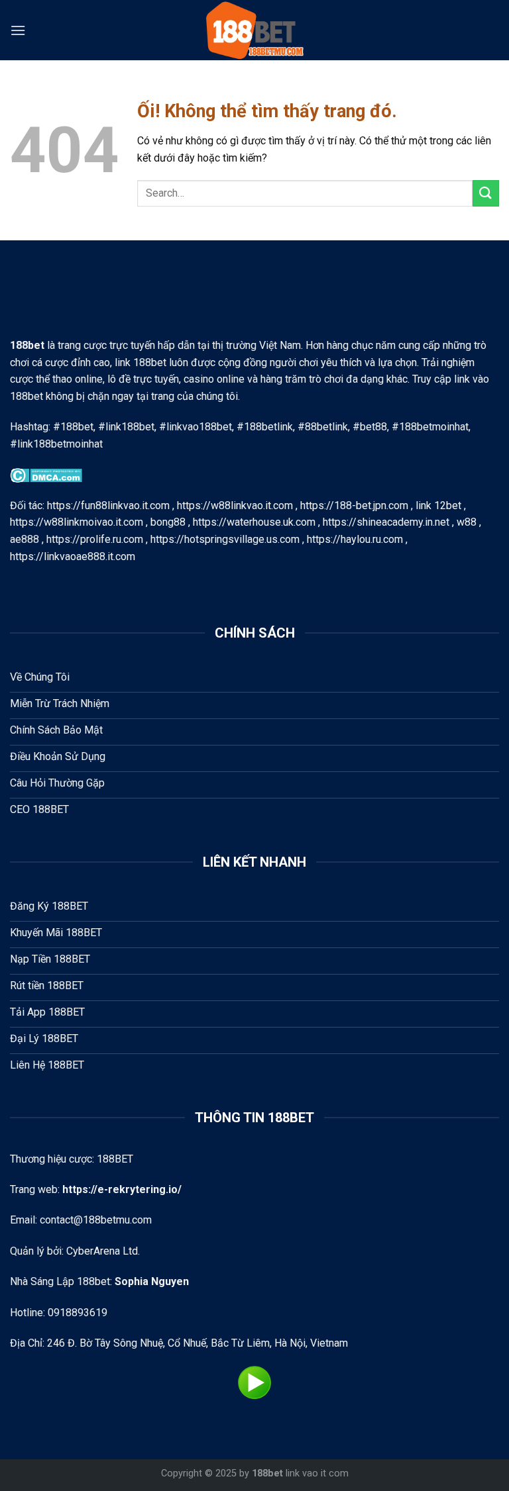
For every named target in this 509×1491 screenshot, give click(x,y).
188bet (267, 1473)
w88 (467, 522)
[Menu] (18, 30)
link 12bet (438, 505)
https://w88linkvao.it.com (235, 505)
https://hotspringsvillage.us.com (225, 539)
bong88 (168, 522)
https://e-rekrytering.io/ (122, 1189)
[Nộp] (486, 193)
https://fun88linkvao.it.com (108, 505)
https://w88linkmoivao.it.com (76, 522)
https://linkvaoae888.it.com (72, 556)
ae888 (24, 539)
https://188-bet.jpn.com (354, 505)
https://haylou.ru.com (355, 539)
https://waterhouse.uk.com (254, 522)
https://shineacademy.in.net (386, 522)
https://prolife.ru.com (94, 539)
